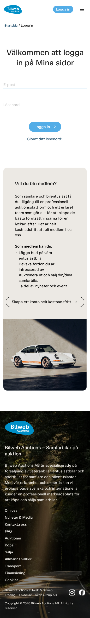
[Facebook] (82, 592)
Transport (13, 566)
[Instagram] (72, 592)
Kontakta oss (16, 524)
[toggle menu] (82, 9)
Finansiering (15, 573)
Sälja (9, 552)
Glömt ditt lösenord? (45, 139)
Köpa (9, 545)
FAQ (8, 531)
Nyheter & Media (19, 517)
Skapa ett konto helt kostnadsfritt (45, 302)
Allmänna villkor (18, 559)
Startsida (11, 25)
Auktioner (13, 538)
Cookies (11, 580)
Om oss (11, 510)
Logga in (63, 9)
